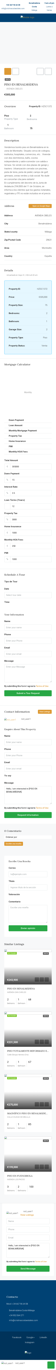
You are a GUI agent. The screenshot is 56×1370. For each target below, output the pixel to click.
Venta (7, 79)
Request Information (28, 815)
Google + (30, 1337)
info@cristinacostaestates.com (13, 9)
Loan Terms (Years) (14, 500)
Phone (7, 634)
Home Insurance (12, 526)
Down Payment (11, 473)
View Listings (44, 712)
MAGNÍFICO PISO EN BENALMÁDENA (28, 1113)
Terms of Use (42, 686)
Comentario (15, 901)
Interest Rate (11, 487)
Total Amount (11, 460)
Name (7, 621)
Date (6, 589)
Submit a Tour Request (28, 693)
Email (7, 647)
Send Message (28, 1268)
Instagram (29, 1342)
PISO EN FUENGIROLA (19, 1175)
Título (12, 881)
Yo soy (7, 775)
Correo (12, 868)
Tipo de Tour (10, 581)
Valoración (14, 894)
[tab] (7, 71)
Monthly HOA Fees (13, 539)
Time (6, 602)
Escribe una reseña (13, 844)
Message (9, 661)
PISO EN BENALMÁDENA (21, 988)
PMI (6, 553)
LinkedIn (43, 1337)
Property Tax (10, 513)
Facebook (16, 1337)
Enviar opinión (28, 928)
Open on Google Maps (41, 206)
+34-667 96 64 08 (13, 5)
